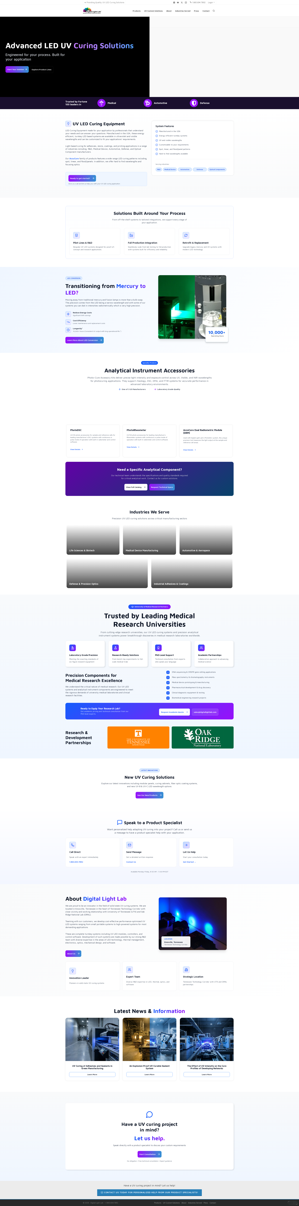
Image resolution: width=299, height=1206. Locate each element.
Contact (213, 1203)
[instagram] (186, 3)
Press (206, 1203)
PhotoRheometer (136, 430)
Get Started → (189, 862)
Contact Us (131, 862)
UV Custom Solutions (171, 1203)
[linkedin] (174, 3)
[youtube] (178, 3)
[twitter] (182, 3)
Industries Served (195, 1203)
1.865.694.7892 (199, 2)
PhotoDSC (76, 430)
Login (210, 2)
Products (157, 1203)
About (184, 1203)
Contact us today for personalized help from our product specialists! (151, 1192)
